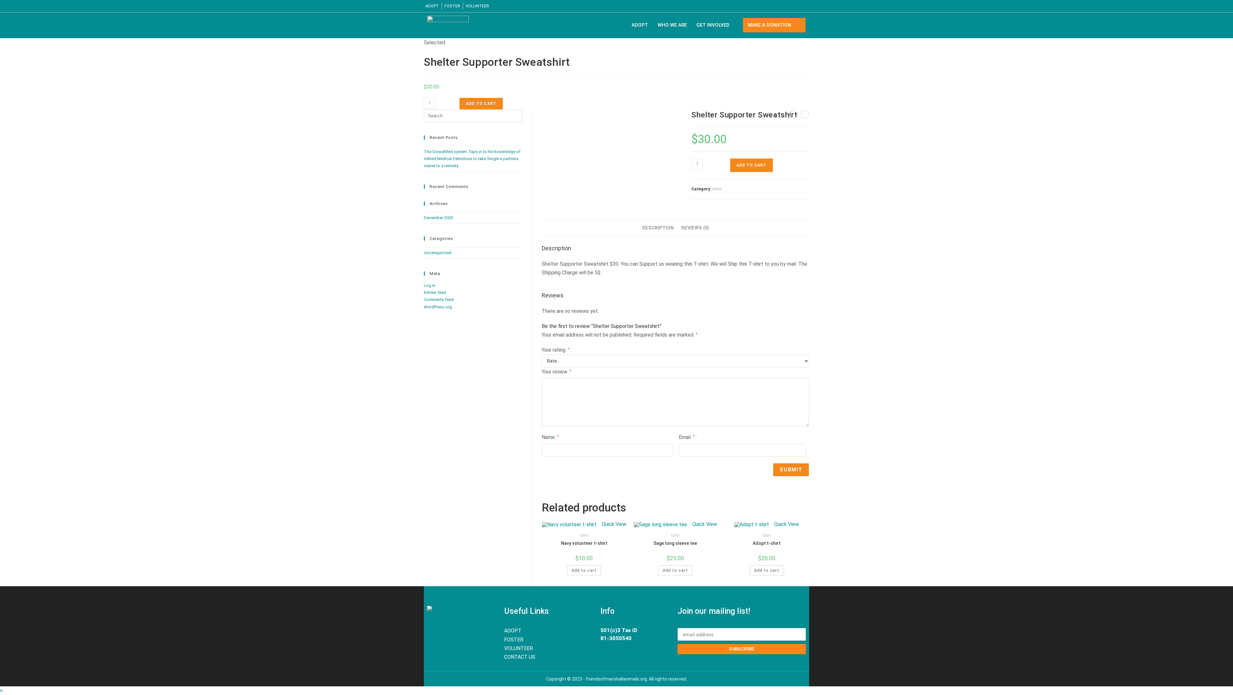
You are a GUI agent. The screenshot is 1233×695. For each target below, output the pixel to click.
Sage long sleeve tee (675, 543)
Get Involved (713, 25)
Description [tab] (658, 228)
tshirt (717, 188)
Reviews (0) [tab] (695, 228)
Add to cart (481, 103)
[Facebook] (792, 6)
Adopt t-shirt (767, 543)
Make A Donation (769, 25)
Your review (556, 372)
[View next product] (804, 114)
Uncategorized (437, 252)
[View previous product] (793, 114)
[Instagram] (804, 6)
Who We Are (672, 25)
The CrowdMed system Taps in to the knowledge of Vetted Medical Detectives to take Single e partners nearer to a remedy (472, 158)
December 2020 (438, 217)
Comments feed (439, 299)
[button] (715, 25)
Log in (429, 285)
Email (687, 437)
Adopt (640, 25)
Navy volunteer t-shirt (584, 543)
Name (550, 437)
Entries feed (435, 292)
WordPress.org (438, 307)
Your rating (555, 350)
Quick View (613, 524)
